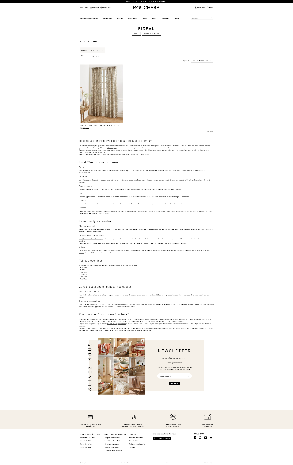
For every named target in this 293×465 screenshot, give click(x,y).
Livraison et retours (111, 444)
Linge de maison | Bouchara (90, 434)
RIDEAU (89, 42)
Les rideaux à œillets (207, 304)
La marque (132, 434)
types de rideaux (195, 319)
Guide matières (85, 447)
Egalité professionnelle (137, 444)
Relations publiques (136, 438)
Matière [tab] (83, 56)
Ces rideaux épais (171, 229)
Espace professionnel (112, 447)
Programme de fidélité (112, 438)
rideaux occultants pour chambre (110, 229)
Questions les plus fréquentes (115, 434)
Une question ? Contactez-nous (164, 434)
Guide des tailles (86, 444)
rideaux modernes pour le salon (105, 170)
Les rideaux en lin (126, 197)
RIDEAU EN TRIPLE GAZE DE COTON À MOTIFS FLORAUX (99, 126)
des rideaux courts (151, 150)
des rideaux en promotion (116, 324)
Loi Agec (132, 447)
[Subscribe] (188, 376)
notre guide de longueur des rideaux (174, 295)
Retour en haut (289, 458)
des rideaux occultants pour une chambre (108, 150)
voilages (181, 321)
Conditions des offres (112, 441)
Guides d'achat (85, 441)
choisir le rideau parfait (94, 321)
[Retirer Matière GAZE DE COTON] (102, 50)
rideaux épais (111, 148)
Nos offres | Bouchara (87, 438)
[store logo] (146, 7)
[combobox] (202, 18)
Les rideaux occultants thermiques (91, 239)
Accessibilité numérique (113, 451)
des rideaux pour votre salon (134, 150)
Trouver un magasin (163, 438)
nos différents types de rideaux (97, 154)
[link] (200, 7)
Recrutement (133, 441)
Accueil (82, 42)
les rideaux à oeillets (121, 154)
